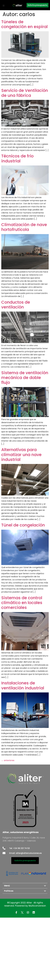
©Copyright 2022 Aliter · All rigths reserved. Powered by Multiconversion (25, 904)
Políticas (8, 890)
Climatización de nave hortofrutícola (24, 227)
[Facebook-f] (16, 912)
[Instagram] (28, 912)
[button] (3, 5)
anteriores (7, 760)
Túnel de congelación (23, 525)
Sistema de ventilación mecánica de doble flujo (24, 377)
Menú (7, 885)
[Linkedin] (33, 912)
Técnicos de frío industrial (17, 158)
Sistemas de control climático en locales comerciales (21, 602)
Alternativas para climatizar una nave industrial (21, 454)
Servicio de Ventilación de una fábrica (24, 93)
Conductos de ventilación (15, 304)
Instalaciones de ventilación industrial (22, 685)
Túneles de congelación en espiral (25, 24)
